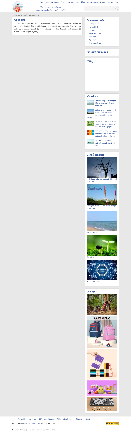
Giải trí (95, 2)
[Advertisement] (102, 76)
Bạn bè (86, 2)
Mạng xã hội (93, 27)
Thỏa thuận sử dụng (64, 419)
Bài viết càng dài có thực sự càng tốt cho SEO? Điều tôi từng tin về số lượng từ (105, 124)
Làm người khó (94, 24)
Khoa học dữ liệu (95, 43)
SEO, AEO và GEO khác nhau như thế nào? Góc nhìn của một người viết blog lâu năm (106, 133)
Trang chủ (21, 419)
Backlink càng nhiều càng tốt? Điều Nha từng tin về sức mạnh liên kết (106, 103)
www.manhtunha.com (31, 423)
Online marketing (95, 33)
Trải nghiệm (74, 2)
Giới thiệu (45, 2)
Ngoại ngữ (92, 40)
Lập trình (92, 30)
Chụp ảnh (92, 37)
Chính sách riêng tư (46, 419)
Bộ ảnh (104, 2)
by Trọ (63, 10)
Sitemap (79, 419)
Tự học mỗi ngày (59, 2)
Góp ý (88, 419)
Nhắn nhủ (114, 2)
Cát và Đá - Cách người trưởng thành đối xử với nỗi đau (105, 143)
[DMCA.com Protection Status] (112, 424)
